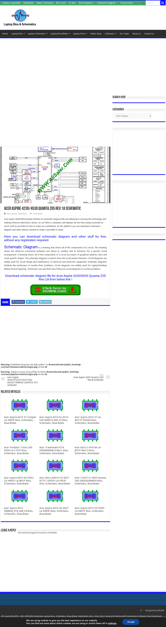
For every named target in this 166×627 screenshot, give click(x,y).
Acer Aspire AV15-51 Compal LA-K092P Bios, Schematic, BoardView (20, 420)
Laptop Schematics (36, 33)
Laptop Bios (17, 33)
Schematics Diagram (106, 3)
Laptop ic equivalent (11, 3)
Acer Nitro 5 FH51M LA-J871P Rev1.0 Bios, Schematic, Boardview (88, 450)
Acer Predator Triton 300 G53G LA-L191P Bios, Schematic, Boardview (18, 450)
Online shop (95, 33)
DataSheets (29, 3)
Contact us (149, 33)
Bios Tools (61, 3)
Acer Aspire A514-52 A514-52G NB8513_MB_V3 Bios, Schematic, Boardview (54, 420)
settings (112, 623)
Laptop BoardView (59, 33)
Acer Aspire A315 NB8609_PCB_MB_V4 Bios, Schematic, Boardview (18, 511)
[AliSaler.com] (20, 17)
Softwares (109, 33)
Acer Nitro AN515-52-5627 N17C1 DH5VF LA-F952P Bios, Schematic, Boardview (54, 480)
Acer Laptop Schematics (17, 214)
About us (136, 33)
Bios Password (85, 3)
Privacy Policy (126, 3)
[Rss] (143, 3)
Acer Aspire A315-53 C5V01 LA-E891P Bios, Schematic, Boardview (90, 511)
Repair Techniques (45, 3)
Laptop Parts (79, 33)
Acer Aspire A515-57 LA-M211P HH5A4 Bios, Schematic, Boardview (88, 420)
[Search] (162, 2)
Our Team (124, 33)
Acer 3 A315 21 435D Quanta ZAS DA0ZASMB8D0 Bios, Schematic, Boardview (90, 480)
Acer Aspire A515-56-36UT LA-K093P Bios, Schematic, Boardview (54, 511)
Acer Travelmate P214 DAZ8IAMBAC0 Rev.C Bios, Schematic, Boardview (54, 450)
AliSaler (160, 610)
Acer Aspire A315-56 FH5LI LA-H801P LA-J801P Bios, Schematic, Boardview (19, 480)
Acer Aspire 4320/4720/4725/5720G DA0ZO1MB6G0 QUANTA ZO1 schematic (22, 380)
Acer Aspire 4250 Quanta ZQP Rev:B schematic (89, 377)
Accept (130, 621)
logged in (34, 532)
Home (5, 33)
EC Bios (72, 3)
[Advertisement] (83, 65)
